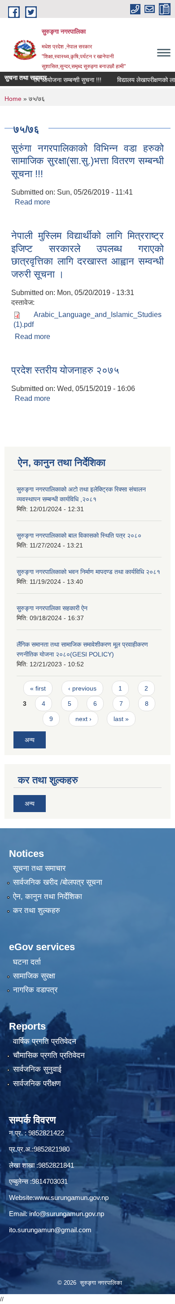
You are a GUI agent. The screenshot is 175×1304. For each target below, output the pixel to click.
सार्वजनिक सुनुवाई (37, 1069)
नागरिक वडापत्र (35, 990)
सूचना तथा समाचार (39, 868)
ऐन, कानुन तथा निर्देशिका (47, 896)
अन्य (30, 739)
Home (13, 98)
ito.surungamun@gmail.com (50, 1230)
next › (83, 718)
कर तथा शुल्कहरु (36, 910)
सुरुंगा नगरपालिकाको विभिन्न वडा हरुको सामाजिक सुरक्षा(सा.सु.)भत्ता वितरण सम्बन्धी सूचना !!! (87, 161)
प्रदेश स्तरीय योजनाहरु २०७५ (65, 370)
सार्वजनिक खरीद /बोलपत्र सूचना (57, 882)
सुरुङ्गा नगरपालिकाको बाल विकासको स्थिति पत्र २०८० (79, 535)
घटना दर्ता (27, 962)
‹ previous (82, 688)
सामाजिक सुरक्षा (34, 976)
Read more (32, 202)
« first (38, 688)
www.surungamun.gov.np (72, 1197)
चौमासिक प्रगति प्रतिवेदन (49, 1055)
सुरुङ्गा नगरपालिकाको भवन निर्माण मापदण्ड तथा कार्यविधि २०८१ (88, 571)
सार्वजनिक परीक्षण (37, 1083)
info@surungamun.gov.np (66, 1213)
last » (121, 718)
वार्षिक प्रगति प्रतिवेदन (44, 1041)
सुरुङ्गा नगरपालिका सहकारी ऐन (52, 608)
